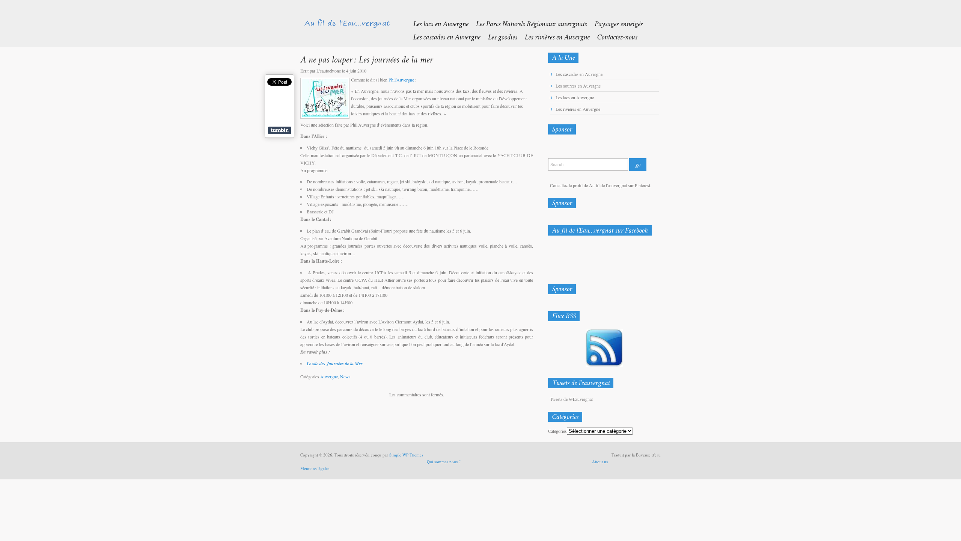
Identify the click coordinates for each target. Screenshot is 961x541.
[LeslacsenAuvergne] (436, 23)
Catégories (557, 431)
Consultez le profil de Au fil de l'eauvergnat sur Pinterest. (600, 185)
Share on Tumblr (279, 130)
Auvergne (329, 376)
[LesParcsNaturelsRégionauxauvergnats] (527, 23)
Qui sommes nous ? (444, 461)
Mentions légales (314, 468)
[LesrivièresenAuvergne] (553, 36)
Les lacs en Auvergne (575, 97)
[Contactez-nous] (613, 36)
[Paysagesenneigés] (614, 23)
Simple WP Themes (406, 455)
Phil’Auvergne (401, 80)
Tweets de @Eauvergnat (571, 399)
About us (600, 461)
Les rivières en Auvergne (578, 109)
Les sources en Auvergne (578, 86)
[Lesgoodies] (498, 36)
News (345, 376)
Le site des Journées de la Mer (335, 363)
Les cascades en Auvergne (579, 74)
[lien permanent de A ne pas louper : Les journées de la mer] (366, 59)
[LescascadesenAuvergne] (442, 36)
